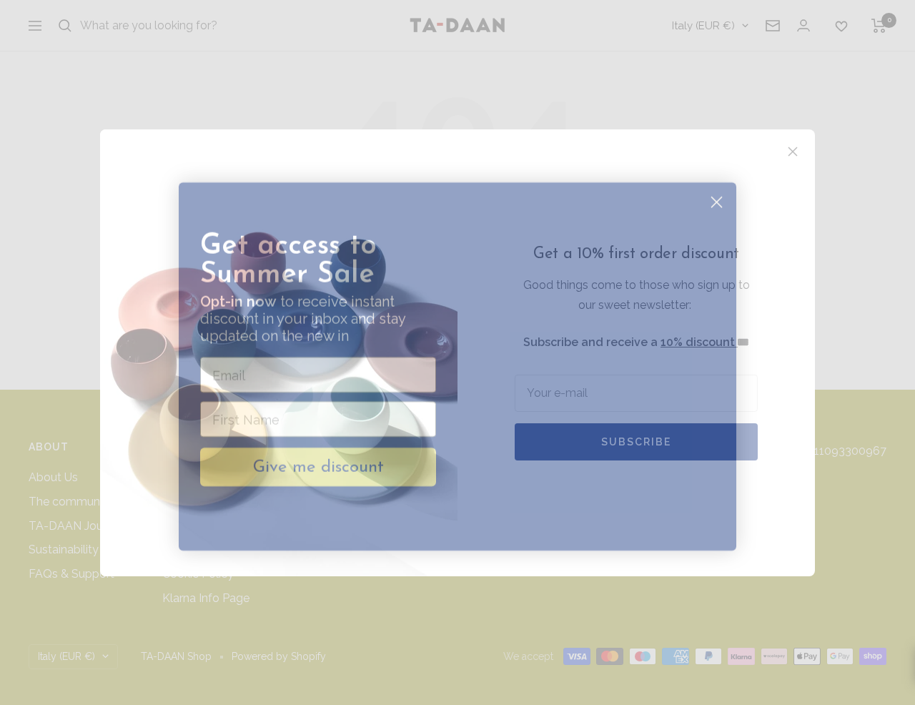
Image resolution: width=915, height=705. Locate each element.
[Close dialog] (716, 188)
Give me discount (318, 453)
